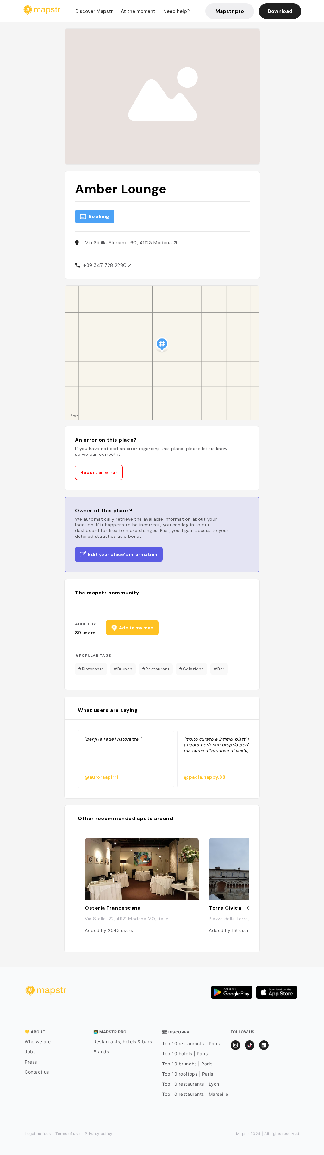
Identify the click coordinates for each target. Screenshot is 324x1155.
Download (280, 11)
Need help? (176, 11)
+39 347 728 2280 (105, 265)
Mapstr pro (229, 11)
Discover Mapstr (94, 11)
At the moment (138, 11)
